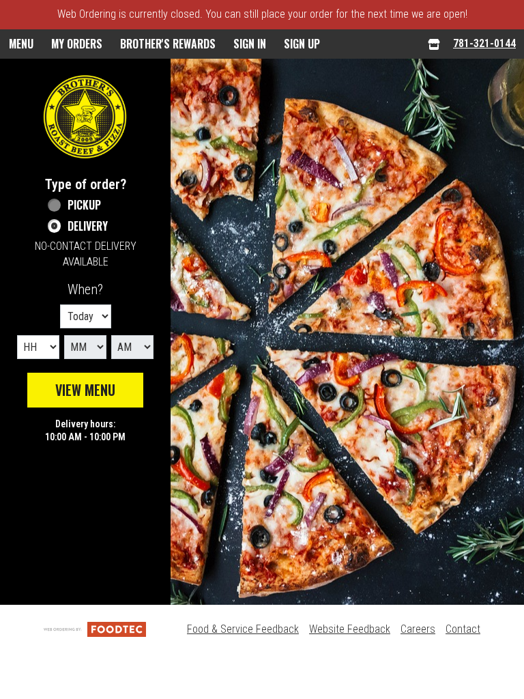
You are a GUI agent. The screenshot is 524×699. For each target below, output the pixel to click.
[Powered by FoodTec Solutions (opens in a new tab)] (95, 629)
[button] (85, 117)
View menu (85, 390)
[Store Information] (434, 44)
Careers (418, 629)
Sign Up (302, 43)
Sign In (249, 43)
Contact (463, 629)
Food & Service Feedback (243, 629)
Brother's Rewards (168, 43)
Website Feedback (349, 629)
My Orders (76, 43)
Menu (21, 43)
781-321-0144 (484, 43)
